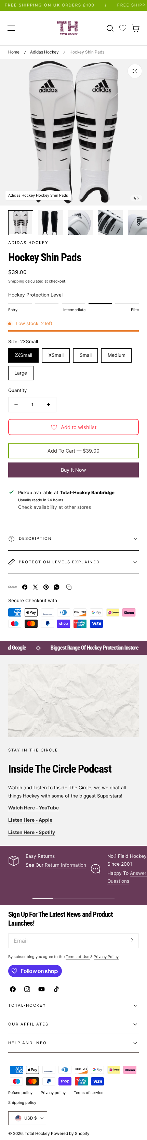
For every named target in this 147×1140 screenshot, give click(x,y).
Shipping (16, 281)
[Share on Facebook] (25, 587)
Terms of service (88, 1092)
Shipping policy (22, 1102)
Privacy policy (53, 1092)
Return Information (65, 865)
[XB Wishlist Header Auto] (123, 28)
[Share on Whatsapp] (56, 587)
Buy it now (73, 470)
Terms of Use (78, 956)
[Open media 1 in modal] (135, 71)
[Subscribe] (130, 940)
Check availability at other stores (54, 507)
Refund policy (20, 1092)
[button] (11, 28)
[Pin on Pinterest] (46, 587)
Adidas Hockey (44, 52)
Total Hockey (37, 1133)
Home (13, 52)
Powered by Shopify (70, 1133)
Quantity (17, 390)
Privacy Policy (106, 956)
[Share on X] (35, 587)
